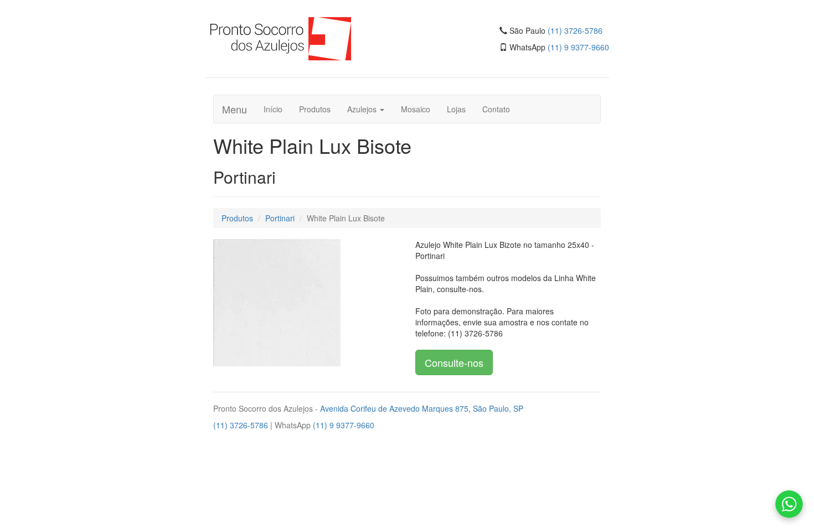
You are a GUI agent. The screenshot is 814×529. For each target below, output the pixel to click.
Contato (496, 109)
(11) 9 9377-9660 (578, 47)
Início (273, 109)
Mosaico (415, 109)
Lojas (456, 109)
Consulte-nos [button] (454, 362)
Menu (234, 109)
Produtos (315, 109)
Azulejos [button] (363, 109)
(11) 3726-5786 (575, 30)
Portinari (280, 218)
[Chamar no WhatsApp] (789, 504)
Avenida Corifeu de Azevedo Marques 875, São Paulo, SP (421, 408)
